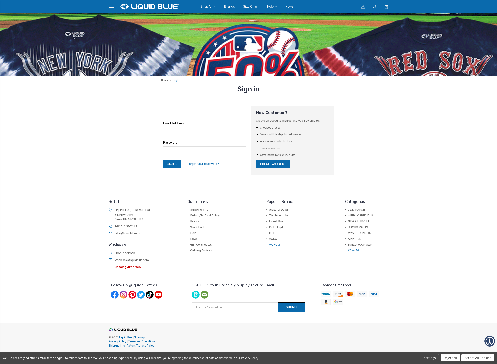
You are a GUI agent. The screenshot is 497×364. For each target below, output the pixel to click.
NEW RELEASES (358, 221)
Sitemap (139, 337)
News (289, 6)
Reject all (450, 358)
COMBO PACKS (358, 227)
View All (274, 244)
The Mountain (278, 215)
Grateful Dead (278, 209)
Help (270, 6)
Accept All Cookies (478, 358)
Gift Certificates (201, 244)
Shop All (206, 6)
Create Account (273, 164)
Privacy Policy (117, 341)
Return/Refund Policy (205, 215)
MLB (272, 233)
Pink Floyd (276, 227)
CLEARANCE (356, 209)
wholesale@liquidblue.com (132, 260)
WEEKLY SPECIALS (360, 215)
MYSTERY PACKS (359, 233)
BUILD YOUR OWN (360, 244)
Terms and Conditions (141, 341)
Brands (229, 6)
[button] (489, 341)
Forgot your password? (203, 164)
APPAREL (354, 239)
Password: (170, 142)
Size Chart (251, 6)
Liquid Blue (276, 221)
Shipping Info (199, 209)
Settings (430, 358)
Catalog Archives (128, 267)
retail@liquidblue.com (128, 233)
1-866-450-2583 (126, 226)
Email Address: (174, 123)
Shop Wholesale (125, 253)
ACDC (273, 239)
